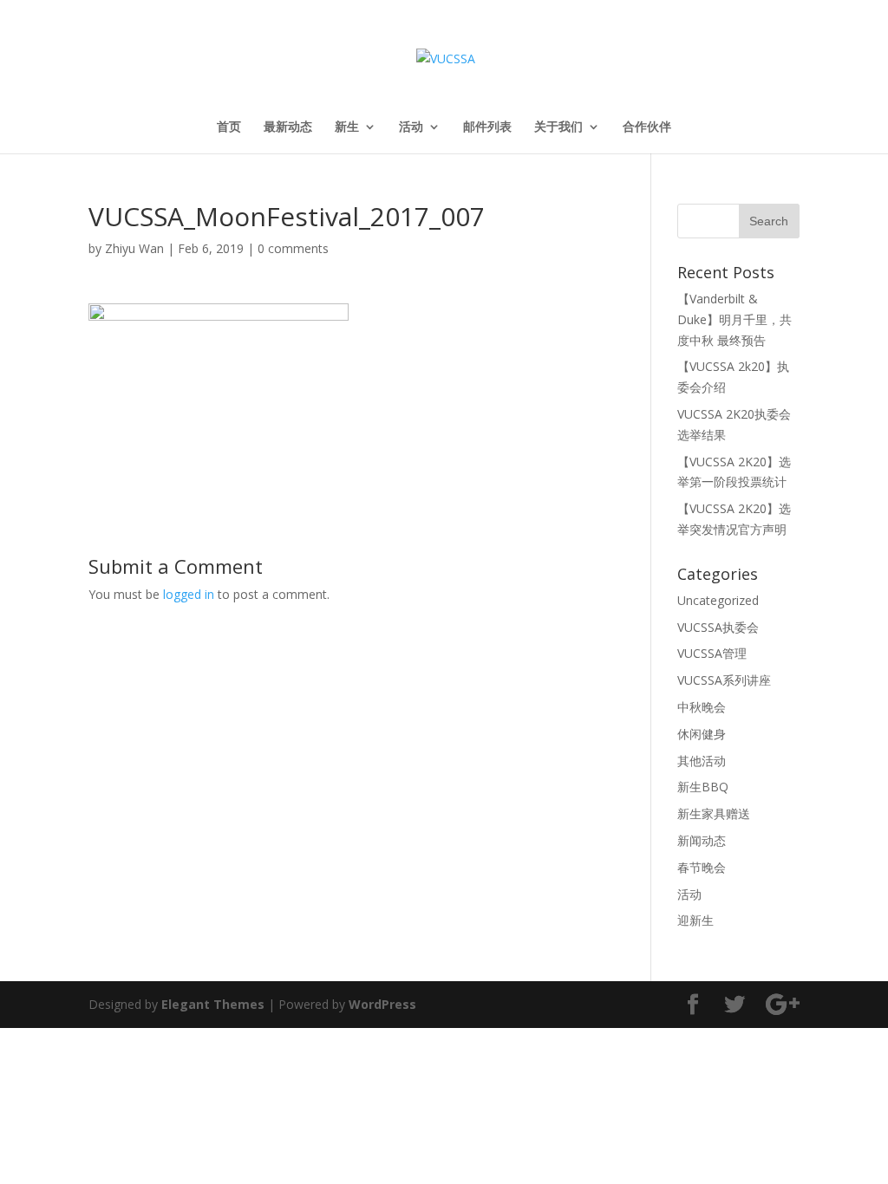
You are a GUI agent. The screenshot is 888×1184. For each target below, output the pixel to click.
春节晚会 (701, 867)
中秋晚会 (701, 707)
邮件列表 (487, 127)
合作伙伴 (647, 127)
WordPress (382, 1004)
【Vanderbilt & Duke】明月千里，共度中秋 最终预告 (734, 319)
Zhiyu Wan (134, 248)
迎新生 (695, 920)
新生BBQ (702, 786)
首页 (229, 127)
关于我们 (558, 127)
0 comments (293, 248)
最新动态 (288, 127)
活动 (411, 127)
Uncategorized (718, 600)
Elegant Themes (212, 1004)
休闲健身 (701, 733)
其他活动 (701, 760)
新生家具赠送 (713, 813)
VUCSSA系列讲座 (724, 680)
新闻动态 (701, 840)
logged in (188, 594)
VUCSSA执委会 (718, 627)
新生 (347, 127)
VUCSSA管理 (712, 653)
